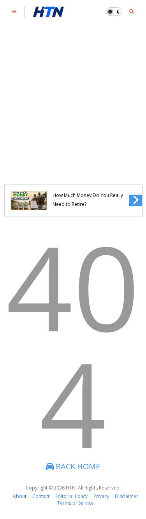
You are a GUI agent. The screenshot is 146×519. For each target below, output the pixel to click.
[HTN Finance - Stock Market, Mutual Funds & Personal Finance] (48, 14)
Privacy (101, 496)
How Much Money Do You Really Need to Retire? (88, 199)
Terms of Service (75, 503)
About (19, 496)
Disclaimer (126, 496)
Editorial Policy (71, 496)
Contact (40, 496)
